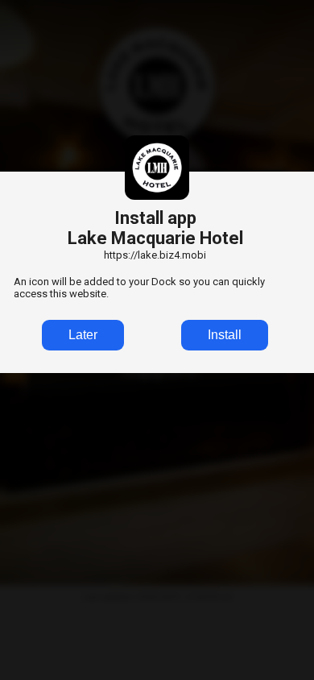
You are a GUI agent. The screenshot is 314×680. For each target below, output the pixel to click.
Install (225, 335)
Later (82, 335)
